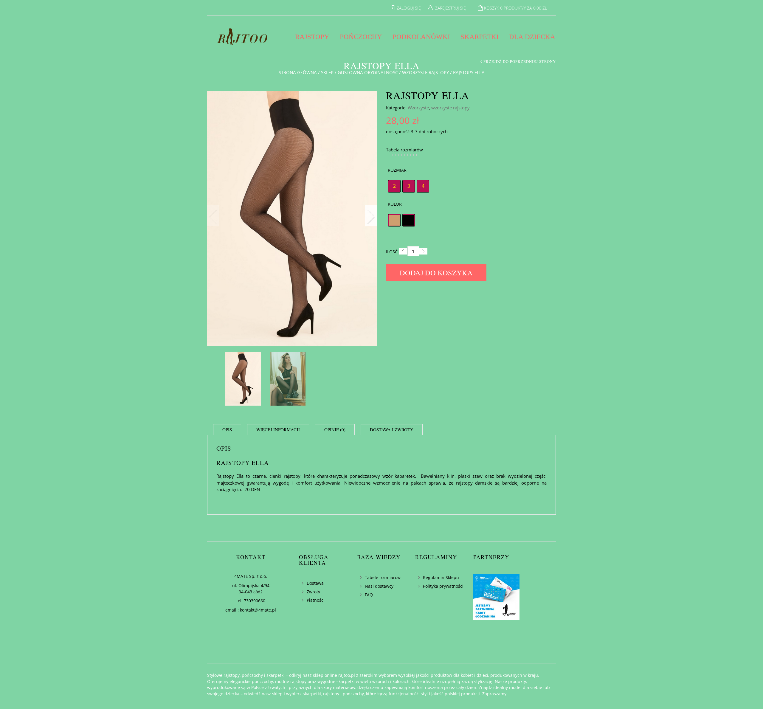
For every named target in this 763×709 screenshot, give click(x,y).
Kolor (395, 204)
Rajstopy (312, 37)
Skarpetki (479, 37)
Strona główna (298, 72)
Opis (227, 429)
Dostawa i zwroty (391, 429)
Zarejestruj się (450, 8)
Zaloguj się (409, 8)
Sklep (327, 72)
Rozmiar (397, 170)
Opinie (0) (334, 429)
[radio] (394, 186)
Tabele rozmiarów (383, 577)
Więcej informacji (278, 429)
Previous (213, 215)
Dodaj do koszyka (436, 272)
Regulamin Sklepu (441, 577)
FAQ (369, 595)
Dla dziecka (532, 37)
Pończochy (361, 37)
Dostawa (315, 583)
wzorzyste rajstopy (425, 72)
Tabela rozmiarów (404, 150)
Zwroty (313, 592)
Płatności (316, 600)
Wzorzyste (418, 108)
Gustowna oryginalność (368, 72)
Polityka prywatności (443, 586)
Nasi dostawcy (379, 586)
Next (371, 215)
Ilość (392, 252)
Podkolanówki (421, 37)
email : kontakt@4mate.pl (250, 610)
